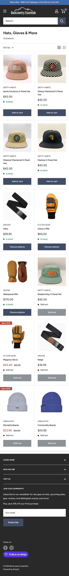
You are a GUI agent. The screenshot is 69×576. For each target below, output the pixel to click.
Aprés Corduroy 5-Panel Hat (16, 91)
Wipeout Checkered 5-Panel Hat (16, 161)
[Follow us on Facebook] (5, 548)
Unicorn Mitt (43, 229)
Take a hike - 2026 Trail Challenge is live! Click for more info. (34, 2)
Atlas (5, 229)
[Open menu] (4, 11)
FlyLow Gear (44, 225)
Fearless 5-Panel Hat (47, 160)
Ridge (40, 359)
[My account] (56, 11)
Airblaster (8, 421)
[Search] (62, 21)
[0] (63, 11)
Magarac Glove (10, 359)
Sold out (52, 312)
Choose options (17, 247)
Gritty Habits (9, 87)
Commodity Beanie (47, 425)
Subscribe (13, 522)
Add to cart (17, 112)
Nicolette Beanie (11, 425)
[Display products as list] (64, 47)
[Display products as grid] (59, 47)
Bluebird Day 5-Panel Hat (49, 294)
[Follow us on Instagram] (11, 548)
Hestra (6, 290)
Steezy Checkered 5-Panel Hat (50, 93)
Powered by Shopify (11, 569)
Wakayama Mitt (10, 294)
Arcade (7, 225)
